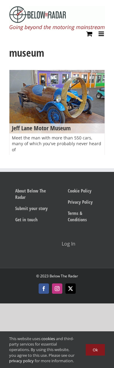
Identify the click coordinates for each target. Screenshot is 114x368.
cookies (48, 338)
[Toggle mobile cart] (89, 34)
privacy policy (21, 360)
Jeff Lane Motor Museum (41, 128)
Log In (68, 243)
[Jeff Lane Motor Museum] (57, 101)
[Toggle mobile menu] (101, 34)
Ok (95, 350)
